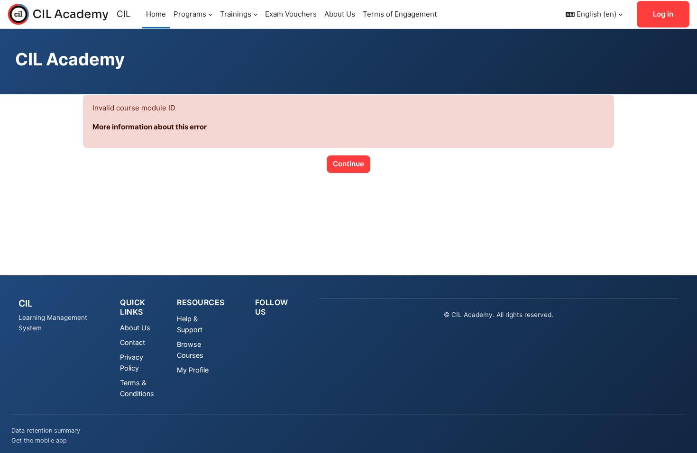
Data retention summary (45, 430)
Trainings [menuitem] (235, 13)
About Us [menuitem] (339, 13)
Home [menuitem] (156, 13)
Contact (132, 342)
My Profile (193, 370)
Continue (348, 163)
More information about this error (149, 126)
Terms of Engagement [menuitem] (400, 13)
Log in (663, 13)
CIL (124, 14)
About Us (135, 328)
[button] (594, 14)
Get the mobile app (39, 440)
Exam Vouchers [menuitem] (291, 13)
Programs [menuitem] (190, 13)
